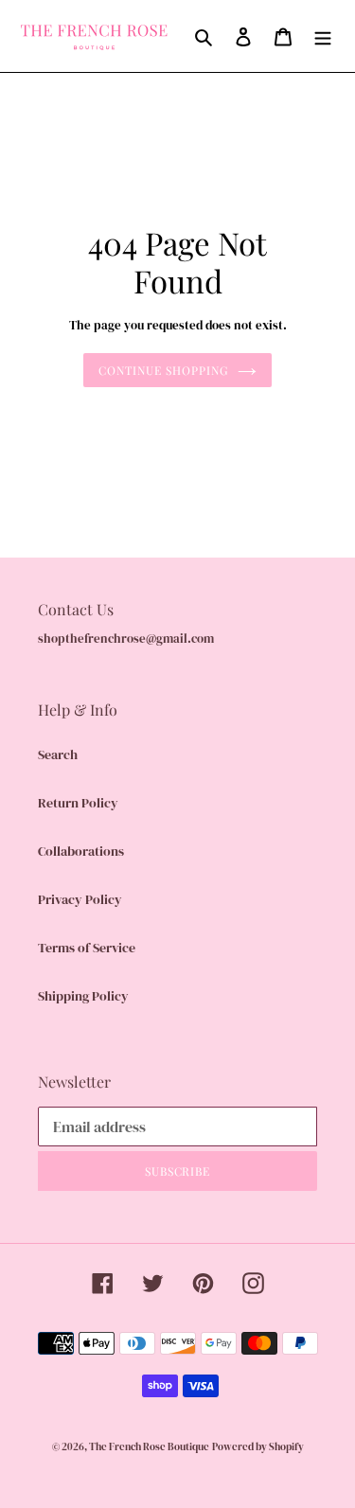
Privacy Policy (80, 899)
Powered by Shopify (258, 1447)
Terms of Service (86, 947)
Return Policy (78, 802)
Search (58, 754)
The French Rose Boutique (149, 1447)
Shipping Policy (83, 995)
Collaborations (81, 851)
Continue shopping (162, 370)
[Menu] (323, 36)
